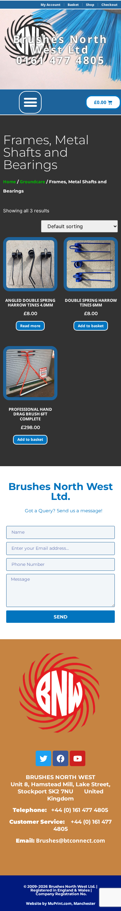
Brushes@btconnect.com (70, 840)
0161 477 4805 (60, 60)
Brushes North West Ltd (60, 44)
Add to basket (91, 325)
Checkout (109, 4)
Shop (90, 4)
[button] (30, 102)
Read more (30, 325)
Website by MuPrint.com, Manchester (60, 903)
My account (50, 4)
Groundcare (32, 181)
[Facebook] (60, 758)
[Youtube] (77, 758)
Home (9, 181)
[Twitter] (43, 758)
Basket (73, 4)
